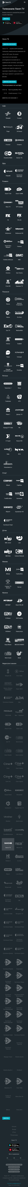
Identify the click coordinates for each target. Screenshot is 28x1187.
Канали (14, 1126)
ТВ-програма (14, 1135)
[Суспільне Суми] (8, 1029)
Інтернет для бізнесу (14, 1167)
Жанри (14, 1129)
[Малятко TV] (8, 1082)
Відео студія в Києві (14, 1169)
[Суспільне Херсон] (19, 1029)
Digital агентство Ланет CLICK (14, 1164)
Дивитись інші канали (9, 44)
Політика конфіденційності (14, 1183)
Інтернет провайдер (14, 1171)
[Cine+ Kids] (19, 1082)
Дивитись (6, 18)
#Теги (14, 1132)
